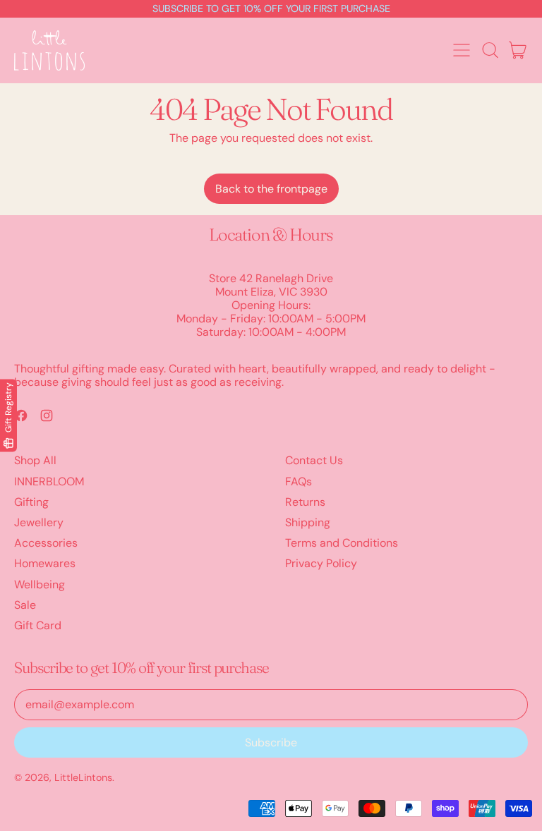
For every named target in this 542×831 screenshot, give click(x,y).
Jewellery (39, 522)
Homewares (45, 563)
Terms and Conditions (341, 542)
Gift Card (37, 625)
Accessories (46, 542)
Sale (25, 605)
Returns (305, 502)
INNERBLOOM (49, 481)
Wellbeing (39, 584)
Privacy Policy (321, 563)
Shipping (307, 522)
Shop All (35, 460)
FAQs (298, 481)
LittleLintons (83, 777)
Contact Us (314, 460)
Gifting (31, 502)
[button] (490, 50)
